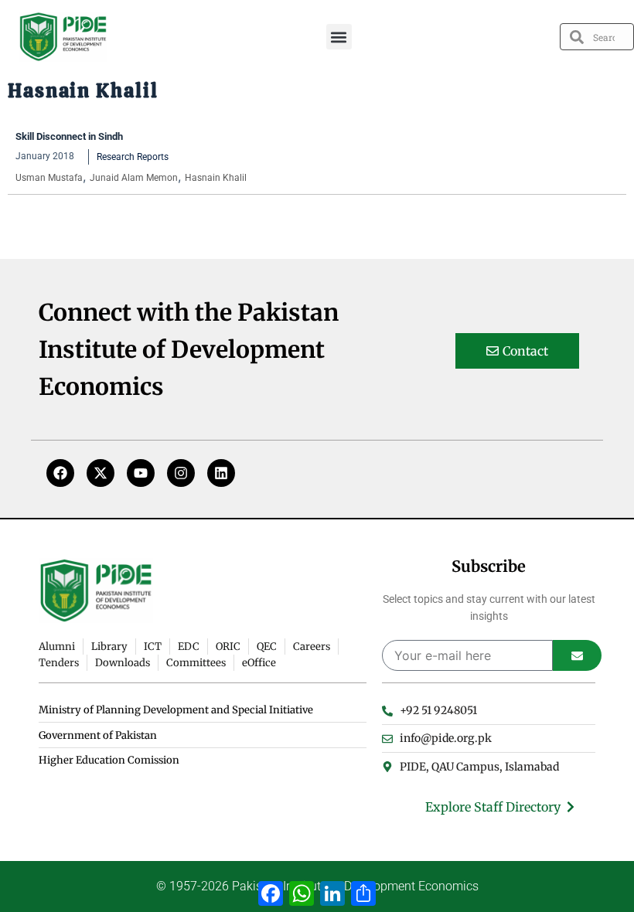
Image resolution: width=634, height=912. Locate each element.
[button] (339, 36)
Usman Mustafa (49, 177)
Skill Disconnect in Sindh (69, 136)
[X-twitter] (100, 473)
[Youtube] (141, 473)
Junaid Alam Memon (134, 177)
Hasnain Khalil (216, 177)
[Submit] (577, 655)
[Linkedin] (221, 473)
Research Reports (133, 157)
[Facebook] (60, 473)
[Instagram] (181, 473)
